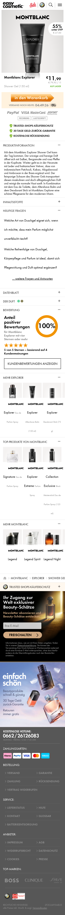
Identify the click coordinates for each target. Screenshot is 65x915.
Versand (13, 773)
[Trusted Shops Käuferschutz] (7, 896)
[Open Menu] (14, 5)
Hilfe (42, 808)
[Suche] (50, 5)
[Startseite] (5, 578)
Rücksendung (49, 781)
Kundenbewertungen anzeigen (32, 364)
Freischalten (20, 635)
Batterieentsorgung (22, 824)
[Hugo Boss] (12, 880)
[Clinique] (34, 880)
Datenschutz (48, 851)
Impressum (15, 842)
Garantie (45, 773)
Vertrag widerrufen (22, 790)
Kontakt (13, 816)
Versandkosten (40, 907)
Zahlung (13, 781)
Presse (43, 859)
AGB (41, 842)
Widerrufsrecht (19, 851)
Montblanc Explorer (19, 77)
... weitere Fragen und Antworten (32, 279)
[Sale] (33, 5)
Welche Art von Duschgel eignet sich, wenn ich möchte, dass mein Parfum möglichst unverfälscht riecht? (31, 229)
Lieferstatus (16, 808)
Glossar (45, 816)
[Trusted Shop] (42, 5)
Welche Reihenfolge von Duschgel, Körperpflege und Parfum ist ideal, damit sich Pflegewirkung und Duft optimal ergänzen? (32, 258)
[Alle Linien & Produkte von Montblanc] (32, 17)
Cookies (13, 859)
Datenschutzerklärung (27, 645)
